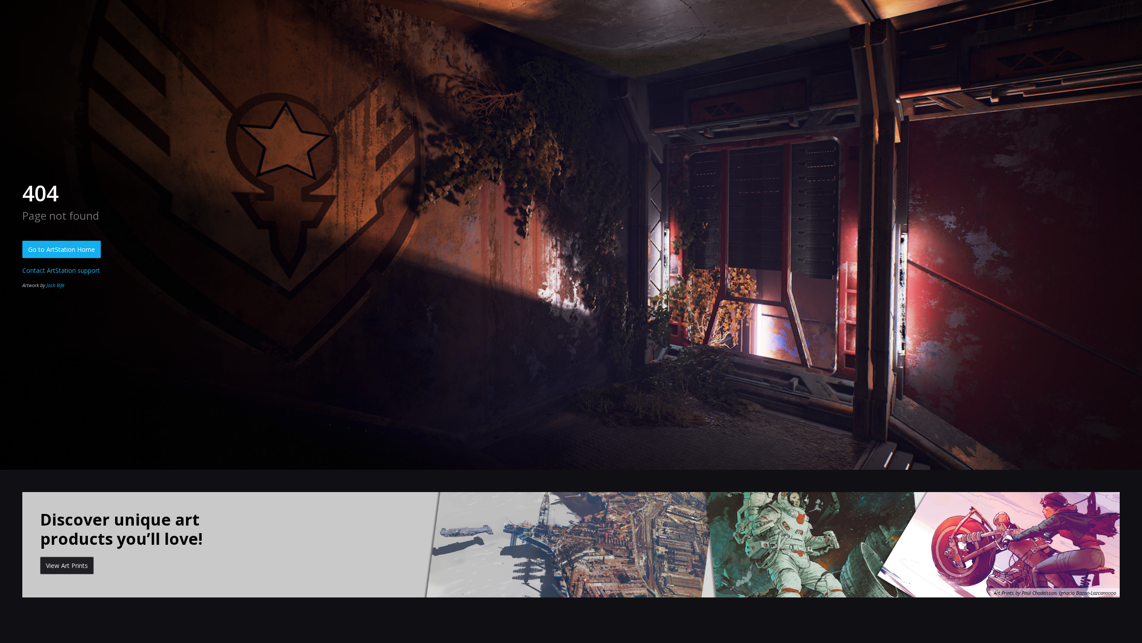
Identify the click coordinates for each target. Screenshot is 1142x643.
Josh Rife (55, 285)
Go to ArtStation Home (61, 249)
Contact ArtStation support (61, 270)
